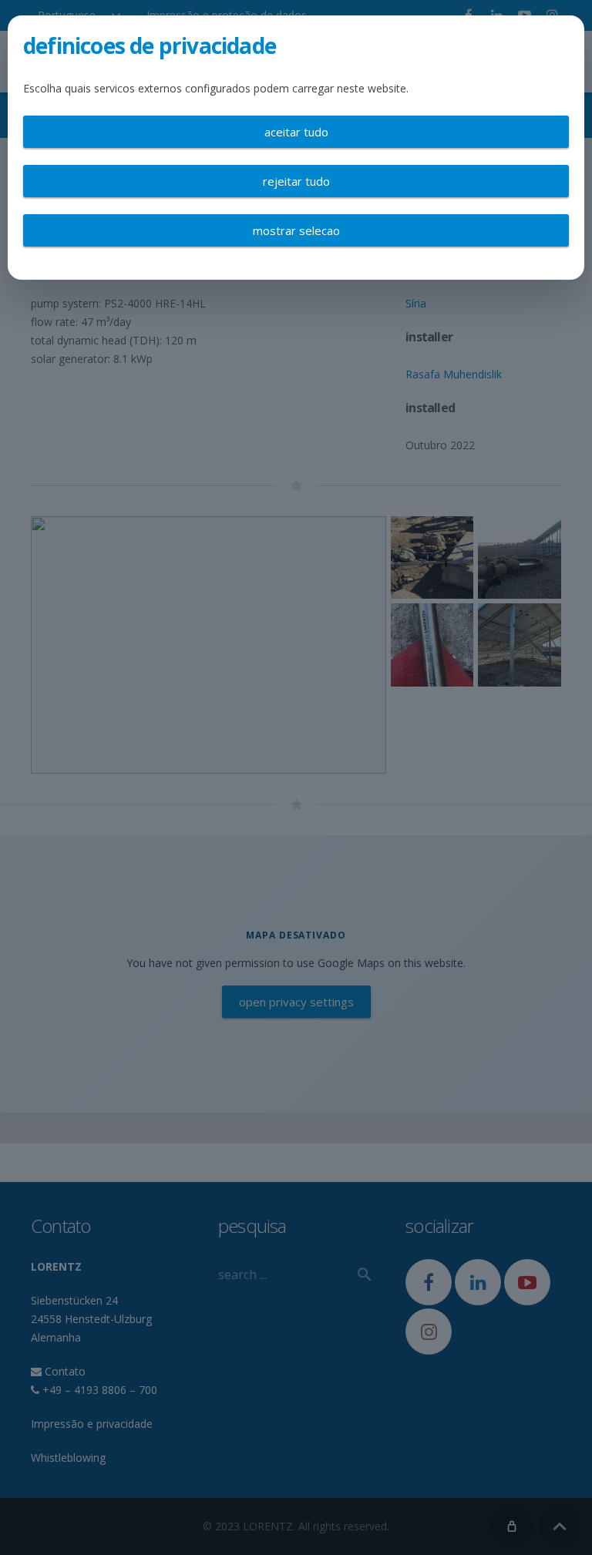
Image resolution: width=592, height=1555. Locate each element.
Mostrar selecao (296, 230)
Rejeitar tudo (296, 181)
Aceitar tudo (296, 131)
